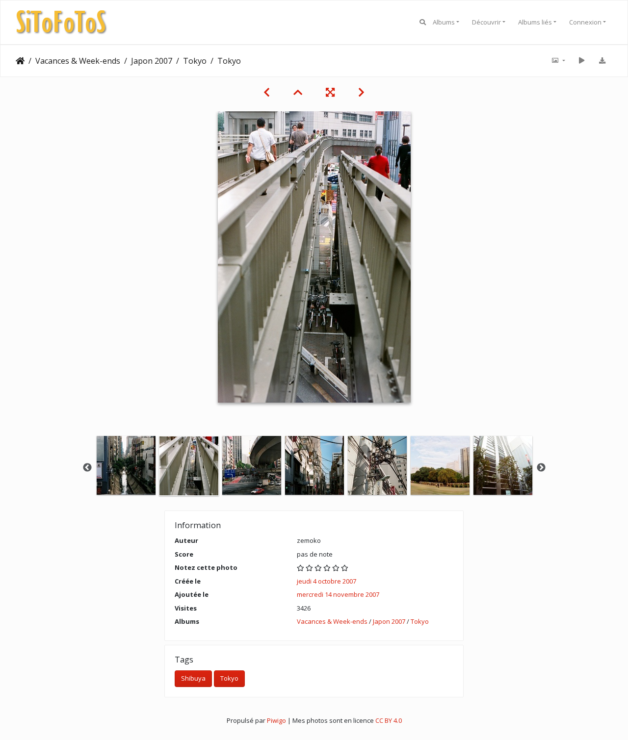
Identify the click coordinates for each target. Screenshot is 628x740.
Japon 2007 (151, 60)
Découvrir (486, 22)
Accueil (20, 61)
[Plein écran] (330, 92)
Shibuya (193, 678)
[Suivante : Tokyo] (361, 92)
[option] (126, 465)
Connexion (585, 22)
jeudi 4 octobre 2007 (326, 581)
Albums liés (535, 22)
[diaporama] (581, 61)
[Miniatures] (298, 92)
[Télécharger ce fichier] (602, 61)
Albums (444, 22)
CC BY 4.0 (388, 720)
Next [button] (541, 468)
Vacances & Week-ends (77, 60)
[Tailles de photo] (558, 61)
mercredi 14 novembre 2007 (338, 594)
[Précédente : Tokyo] (267, 92)
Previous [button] (87, 468)
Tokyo (195, 60)
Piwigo (276, 720)
